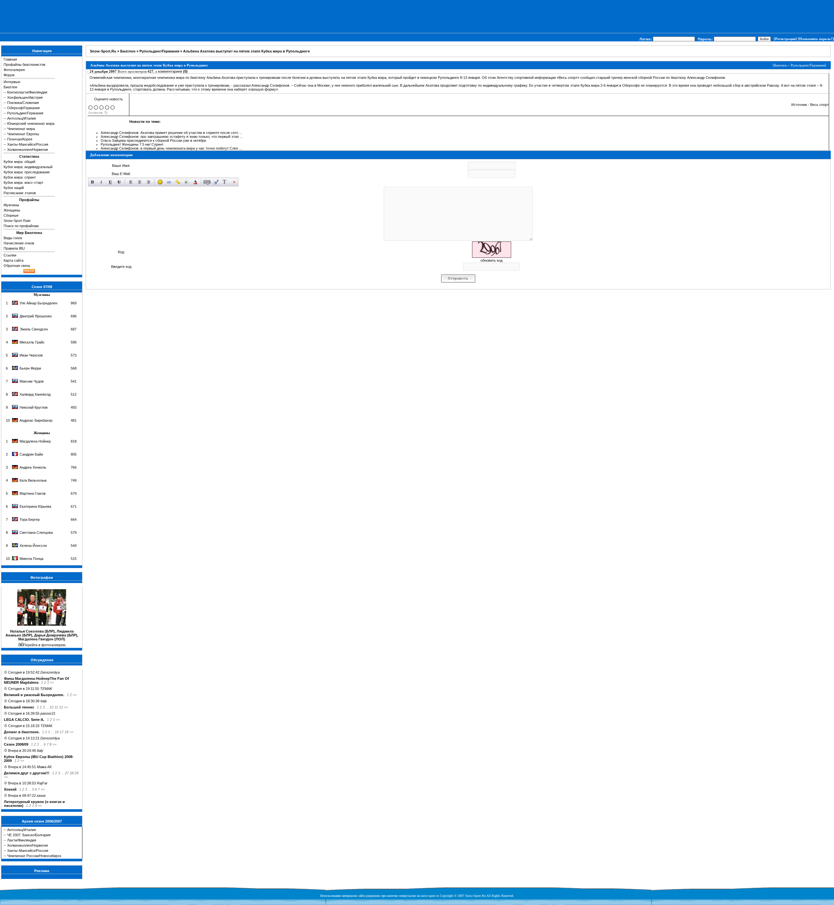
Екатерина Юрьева (35, 506)
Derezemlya (50, 672)
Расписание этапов (20, 193)
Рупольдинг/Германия (25, 113)
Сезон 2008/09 (16, 744)
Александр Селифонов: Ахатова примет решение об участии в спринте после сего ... (171, 133)
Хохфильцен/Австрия (25, 97)
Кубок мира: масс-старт (23, 182)
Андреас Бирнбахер (36, 420)
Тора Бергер (30, 519)
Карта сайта (13, 260)
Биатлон (10, 87)
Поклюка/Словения (23, 103)
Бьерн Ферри (30, 368)
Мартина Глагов (33, 493)
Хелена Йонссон (33, 545)
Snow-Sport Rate (17, 221)
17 (62, 732)
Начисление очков (19, 243)
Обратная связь (17, 266)
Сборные (11, 215)
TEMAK (46, 689)
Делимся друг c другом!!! (27, 773)
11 (56, 707)
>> (52, 682)
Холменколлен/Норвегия (27, 150)
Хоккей (10, 789)
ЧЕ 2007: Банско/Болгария (28, 835)
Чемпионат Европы (23, 134)
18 (66, 732)
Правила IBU (14, 248)
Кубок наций (14, 188)
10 (51, 707)
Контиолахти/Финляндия (27, 92)
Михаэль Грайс (32, 342)
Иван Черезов (31, 355)
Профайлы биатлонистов (24, 64)
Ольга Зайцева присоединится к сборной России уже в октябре (153, 140)
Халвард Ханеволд (35, 394)
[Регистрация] (785, 39)
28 (72, 773)
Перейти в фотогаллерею (44, 645)
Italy (43, 701)
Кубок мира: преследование (27, 172)
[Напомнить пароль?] (816, 39)
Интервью (12, 82)
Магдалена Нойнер (35, 441)
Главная (10, 59)
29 (77, 773)
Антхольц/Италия (21, 118)
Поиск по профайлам (21, 226)
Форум (9, 75)
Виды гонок (13, 238)
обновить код (491, 260)
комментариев (173, 71)
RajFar (42, 783)
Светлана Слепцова (36, 532)
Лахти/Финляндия (21, 840)
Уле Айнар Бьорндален (38, 303)
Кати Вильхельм (33, 480)
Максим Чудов (32, 381)
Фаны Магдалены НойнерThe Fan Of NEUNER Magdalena (36, 680)
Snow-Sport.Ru (103, 51)
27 (67, 773)
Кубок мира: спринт (20, 177)
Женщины (12, 210)
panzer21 (47, 713)
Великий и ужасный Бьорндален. (34, 695)
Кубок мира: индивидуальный (28, 167)
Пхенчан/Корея (19, 139)
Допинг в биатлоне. (21, 732)
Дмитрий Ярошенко (36, 316)
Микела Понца (31, 559)
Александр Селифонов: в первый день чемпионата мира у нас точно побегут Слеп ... (171, 148)
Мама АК (44, 767)
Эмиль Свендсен (34, 329)
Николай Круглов (34, 407)
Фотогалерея (14, 70)
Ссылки (10, 255)
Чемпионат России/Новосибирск (34, 856)
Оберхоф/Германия (23, 108)
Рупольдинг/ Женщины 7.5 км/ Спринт (132, 144)
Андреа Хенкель (33, 467)
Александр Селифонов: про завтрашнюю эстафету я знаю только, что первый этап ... (172, 137)
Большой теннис (19, 707)
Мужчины (11, 205)
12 (61, 707)
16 (57, 732)
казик (41, 795)
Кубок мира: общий (19, 162)
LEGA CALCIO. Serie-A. (24, 720)
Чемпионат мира (21, 129)
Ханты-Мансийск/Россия (27, 144)
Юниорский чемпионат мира (30, 123)
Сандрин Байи (31, 454)
